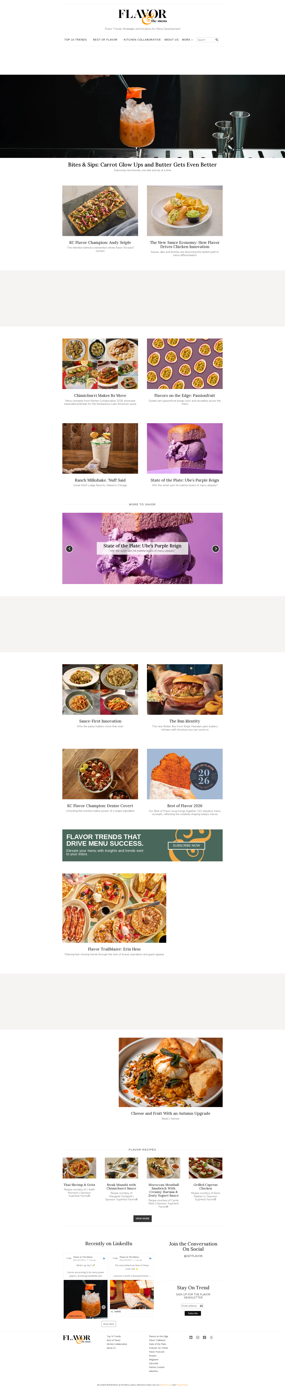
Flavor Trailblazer (157, 1340)
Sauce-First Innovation (100, 721)
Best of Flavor (113, 1340)
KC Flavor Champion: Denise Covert (100, 805)
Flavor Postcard (156, 1351)
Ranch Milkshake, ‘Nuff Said (100, 480)
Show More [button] (108, 1324)
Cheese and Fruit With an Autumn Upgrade (170, 1113)
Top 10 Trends (114, 1336)
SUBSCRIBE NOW (186, 845)
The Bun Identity (184, 721)
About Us (171, 39)
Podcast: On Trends (158, 1347)
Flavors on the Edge (158, 1336)
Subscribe (153, 1363)
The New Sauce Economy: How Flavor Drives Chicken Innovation (185, 244)
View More (142, 1218)
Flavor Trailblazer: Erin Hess (114, 949)
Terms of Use (166, 1384)
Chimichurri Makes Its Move (100, 395)
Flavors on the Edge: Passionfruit (184, 395)
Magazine (153, 1359)
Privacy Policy (182, 1384)
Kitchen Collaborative (142, 39)
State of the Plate (157, 1344)
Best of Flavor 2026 (184, 805)
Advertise (153, 1371)
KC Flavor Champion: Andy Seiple (100, 242)
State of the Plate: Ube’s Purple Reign (185, 480)
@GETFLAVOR (193, 1256)
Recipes (152, 1355)
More (186, 39)
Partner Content (156, 1367)
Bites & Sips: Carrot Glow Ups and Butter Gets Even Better (142, 164)
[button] (86, 1296)
